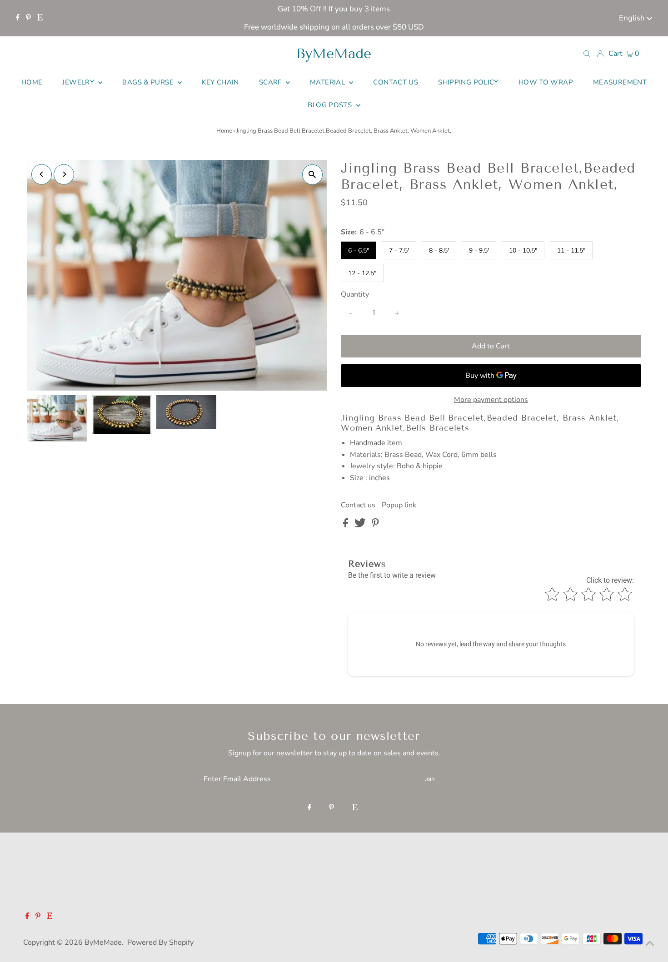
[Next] (64, 174)
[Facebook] (18, 18)
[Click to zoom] (312, 174)
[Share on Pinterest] (375, 525)
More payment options (491, 400)
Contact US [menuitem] (395, 82)
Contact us (358, 505)
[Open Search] (587, 53)
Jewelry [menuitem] (79, 82)
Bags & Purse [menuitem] (148, 82)
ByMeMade (333, 53)
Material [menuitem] (328, 82)
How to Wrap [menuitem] (545, 82)
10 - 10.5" (523, 250)
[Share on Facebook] (346, 525)
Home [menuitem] (32, 82)
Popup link (399, 505)
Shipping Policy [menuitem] (468, 82)
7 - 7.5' (399, 250)
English (633, 18)
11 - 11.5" (571, 250)
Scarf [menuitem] (271, 82)
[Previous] (41, 174)
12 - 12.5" (362, 273)
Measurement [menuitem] (620, 82)
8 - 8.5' (439, 250)
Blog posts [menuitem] (331, 104)
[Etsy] (40, 18)
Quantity (355, 294)
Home (224, 131)
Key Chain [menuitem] (220, 82)
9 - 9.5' (479, 250)
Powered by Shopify (160, 942)
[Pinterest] (28, 18)
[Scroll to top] (650, 944)
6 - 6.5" (358, 250)
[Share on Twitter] (361, 525)
